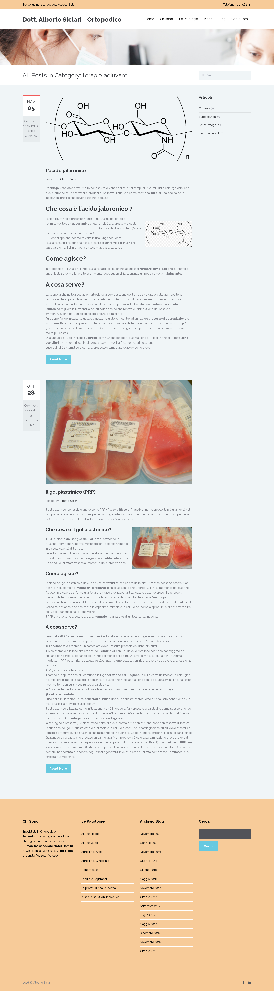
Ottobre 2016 (148, 951)
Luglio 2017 (147, 915)
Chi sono (166, 19)
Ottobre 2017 (148, 897)
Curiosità (204, 108)
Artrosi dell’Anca (91, 851)
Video (208, 19)
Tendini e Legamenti (94, 879)
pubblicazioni (207, 116)
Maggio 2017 (148, 924)
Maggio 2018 (148, 879)
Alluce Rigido (90, 833)
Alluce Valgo (89, 842)
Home (149, 19)
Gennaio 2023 (149, 842)
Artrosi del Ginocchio (95, 860)
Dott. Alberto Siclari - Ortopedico (72, 19)
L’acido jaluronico (66, 170)
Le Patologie (188, 19)
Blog (221, 19)
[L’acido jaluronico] (119, 128)
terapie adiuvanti (209, 133)
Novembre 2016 (150, 942)
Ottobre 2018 (148, 860)
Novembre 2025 (150, 833)
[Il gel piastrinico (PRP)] (119, 431)
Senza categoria (209, 125)
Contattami (239, 19)
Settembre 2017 (150, 906)
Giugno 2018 (148, 869)
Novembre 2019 (150, 851)
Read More (58, 359)
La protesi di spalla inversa (98, 888)
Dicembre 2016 (150, 933)
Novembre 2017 (150, 888)
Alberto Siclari (69, 179)
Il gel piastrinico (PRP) (71, 492)
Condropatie (89, 869)
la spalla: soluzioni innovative (100, 897)
